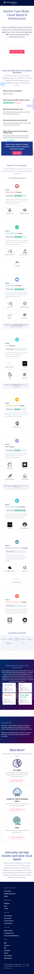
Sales (5, 906)
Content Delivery (11, 233)
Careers (6, 953)
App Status (7, 950)
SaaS (7, 345)
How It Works (7, 891)
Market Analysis (8, 930)
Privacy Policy (17, 964)
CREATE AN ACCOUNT (17, 51)
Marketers (6, 903)
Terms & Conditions (9, 964)
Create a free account (17, 780)
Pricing (6, 896)
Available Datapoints (9, 893)
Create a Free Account (16, 326)
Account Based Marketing (11, 935)
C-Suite (6, 908)
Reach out (17, 153)
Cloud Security (8, 923)
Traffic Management (12, 405)
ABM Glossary (8, 958)
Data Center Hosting (12, 507)
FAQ (5, 948)
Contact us (7, 945)
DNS (7, 447)
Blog (5, 943)
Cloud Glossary (8, 955)
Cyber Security (10, 192)
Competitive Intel (9, 933)
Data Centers (7, 918)
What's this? (18, 103)
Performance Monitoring (14, 548)
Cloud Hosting (10, 285)
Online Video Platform (13, 602)
